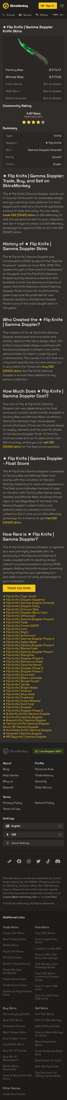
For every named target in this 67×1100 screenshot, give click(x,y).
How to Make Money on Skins (49, 1033)
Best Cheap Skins (14, 1032)
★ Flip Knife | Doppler (17, 707)
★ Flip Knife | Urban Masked (21, 701)
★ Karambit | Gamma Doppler (22, 733)
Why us (8, 781)
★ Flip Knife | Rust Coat (18, 704)
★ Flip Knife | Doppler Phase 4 (23, 658)
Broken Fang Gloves (16, 963)
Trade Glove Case (14, 979)
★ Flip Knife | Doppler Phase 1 (23, 671)
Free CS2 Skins (45, 933)
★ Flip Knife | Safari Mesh (20, 642)
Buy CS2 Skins (13, 1020)
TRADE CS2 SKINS (19, 588)
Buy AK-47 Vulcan (15, 1050)
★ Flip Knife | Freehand (18, 697)
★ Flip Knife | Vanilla (16, 684)
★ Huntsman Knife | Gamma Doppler (27, 730)
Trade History (44, 775)
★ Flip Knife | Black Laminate (22, 678)
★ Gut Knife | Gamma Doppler (23, 717)
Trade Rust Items (14, 1094)
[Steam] (9, 861)
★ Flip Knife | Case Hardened (22, 665)
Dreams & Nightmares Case (17, 992)
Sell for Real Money (48, 1020)
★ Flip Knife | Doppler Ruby (21, 606)
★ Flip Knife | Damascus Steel (23, 661)
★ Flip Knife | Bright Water (20, 687)
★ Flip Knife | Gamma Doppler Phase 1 (28, 652)
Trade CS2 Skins (13, 933)
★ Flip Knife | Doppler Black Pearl (25, 612)
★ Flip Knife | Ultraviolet (19, 616)
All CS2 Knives (12, 957)
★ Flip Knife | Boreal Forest (21, 681)
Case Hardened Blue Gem (48, 1052)
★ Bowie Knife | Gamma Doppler (24, 720)
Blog (6, 769)
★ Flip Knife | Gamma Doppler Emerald (28, 603)
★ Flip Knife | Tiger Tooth (19, 596)
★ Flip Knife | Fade (15, 622)
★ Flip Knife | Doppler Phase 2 (23, 710)
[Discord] (57, 861)
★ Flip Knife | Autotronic (19, 635)
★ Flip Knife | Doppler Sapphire (23, 599)
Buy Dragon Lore (14, 1038)
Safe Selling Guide (47, 1026)
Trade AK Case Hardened (12, 971)
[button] (48, 5)
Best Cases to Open (48, 1060)
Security (41, 781)
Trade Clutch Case (15, 985)
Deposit (8, 787)
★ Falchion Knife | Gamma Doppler (26, 723)
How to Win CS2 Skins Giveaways (46, 956)
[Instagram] (28, 861)
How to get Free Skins (46, 940)
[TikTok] (48, 861)
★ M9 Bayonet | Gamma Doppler (25, 736)
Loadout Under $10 (48, 948)
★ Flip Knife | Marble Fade (20, 648)
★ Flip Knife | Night (15, 632)
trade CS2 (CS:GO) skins (19, 215)
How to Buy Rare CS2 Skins (17, 1077)
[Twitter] (38, 861)
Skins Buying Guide (16, 1014)
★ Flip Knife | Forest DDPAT (21, 626)
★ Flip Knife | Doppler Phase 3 (23, 668)
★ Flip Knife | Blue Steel (19, 694)
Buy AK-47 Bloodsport (10, 1058)
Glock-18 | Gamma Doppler (21, 727)
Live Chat (51, 896)
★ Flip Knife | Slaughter (18, 655)
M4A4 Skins (11, 945)
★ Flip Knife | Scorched (18, 675)
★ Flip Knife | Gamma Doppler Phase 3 (28, 645)
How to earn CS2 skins (46, 987)
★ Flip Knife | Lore (15, 629)
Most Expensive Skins (45, 1043)
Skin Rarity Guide (46, 1066)
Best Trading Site (14, 939)
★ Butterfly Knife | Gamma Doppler (26, 714)
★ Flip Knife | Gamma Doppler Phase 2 (28, 619)
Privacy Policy (12, 803)
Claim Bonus (43, 787)
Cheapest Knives (14, 1026)
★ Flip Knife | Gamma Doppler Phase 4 (28, 639)
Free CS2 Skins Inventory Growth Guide (47, 977)
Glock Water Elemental (11, 1067)
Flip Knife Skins (13, 951)
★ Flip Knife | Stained (17, 691)
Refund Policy (44, 803)
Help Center (11, 775)
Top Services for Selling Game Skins (48, 1074)
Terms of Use (11, 809)
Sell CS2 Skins (44, 1014)
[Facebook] (19, 861)
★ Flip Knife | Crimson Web (21, 609)
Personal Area (44, 769)
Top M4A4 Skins (13, 1044)
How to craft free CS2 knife (46, 997)
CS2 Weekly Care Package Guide (46, 965)
